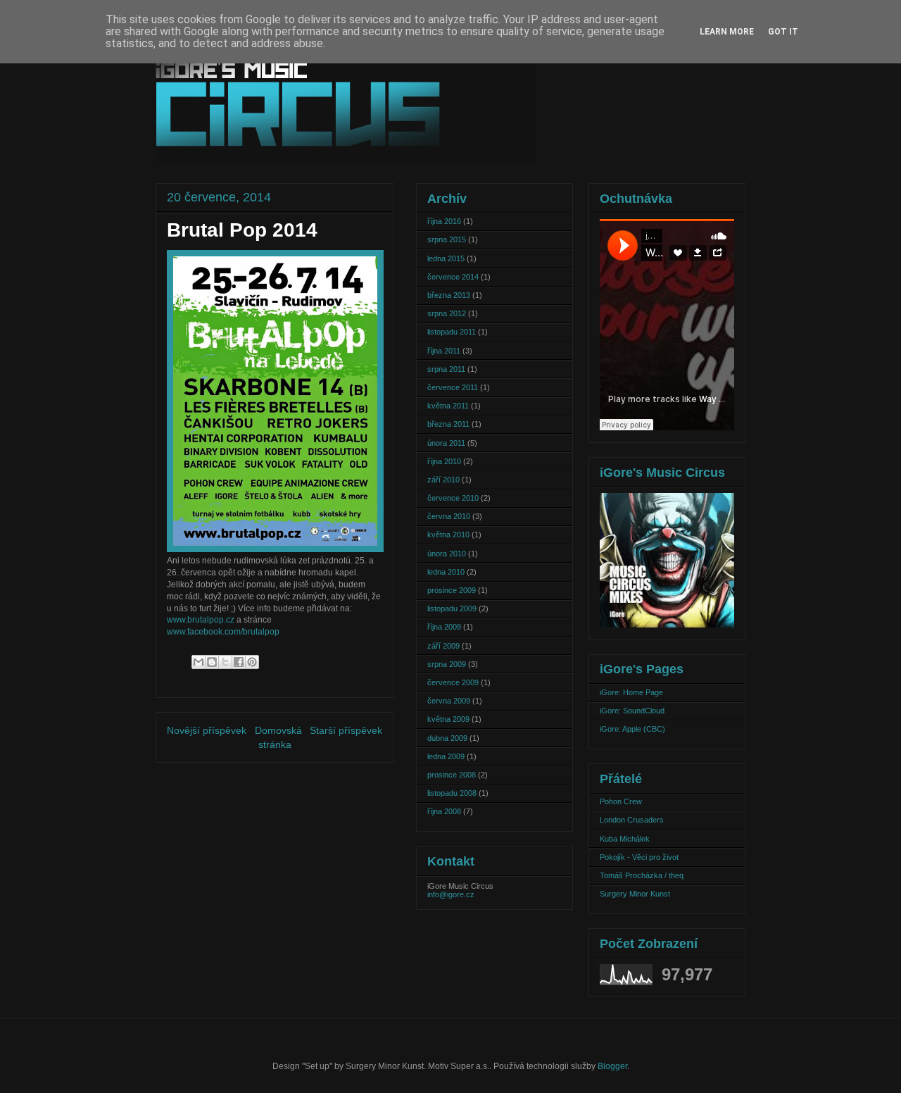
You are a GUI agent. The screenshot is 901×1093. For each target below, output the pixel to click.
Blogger (612, 1066)
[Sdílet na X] (225, 662)
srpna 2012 (446, 313)
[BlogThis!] (212, 662)
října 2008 (444, 811)
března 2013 (448, 295)
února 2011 (446, 443)
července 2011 (452, 387)
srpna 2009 (446, 664)
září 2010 (443, 479)
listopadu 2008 (452, 793)
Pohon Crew (621, 801)
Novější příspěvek (206, 730)
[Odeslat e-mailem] (198, 662)
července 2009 (453, 682)
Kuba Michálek (625, 839)
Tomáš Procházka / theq (641, 875)
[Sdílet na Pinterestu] (252, 662)
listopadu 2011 (451, 331)
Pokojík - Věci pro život (639, 857)
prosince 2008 (451, 774)
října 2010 (444, 461)
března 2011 (448, 424)
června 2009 (448, 701)
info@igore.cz (450, 894)
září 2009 (443, 646)
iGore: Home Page (631, 692)
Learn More (727, 32)
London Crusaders (632, 820)
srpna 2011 (446, 369)
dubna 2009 (447, 738)
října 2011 (443, 350)
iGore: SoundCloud (632, 710)
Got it (783, 32)
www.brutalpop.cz (200, 620)
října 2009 (444, 627)
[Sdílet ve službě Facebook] (239, 662)
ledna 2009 (446, 756)
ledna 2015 (446, 258)
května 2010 (448, 534)
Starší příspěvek (346, 730)
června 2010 (448, 516)
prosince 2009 (451, 590)
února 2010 (446, 553)
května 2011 (448, 405)
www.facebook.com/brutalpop (223, 632)
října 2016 (444, 221)
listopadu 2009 (452, 608)
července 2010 (453, 498)
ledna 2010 (446, 572)
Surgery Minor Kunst (635, 893)
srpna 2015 (446, 239)
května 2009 (448, 719)
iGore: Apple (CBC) (632, 729)
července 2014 (453, 277)
